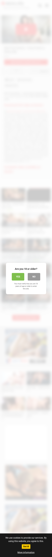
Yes (18, 276)
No (33, 276)
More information (26, 552)
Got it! (26, 546)
